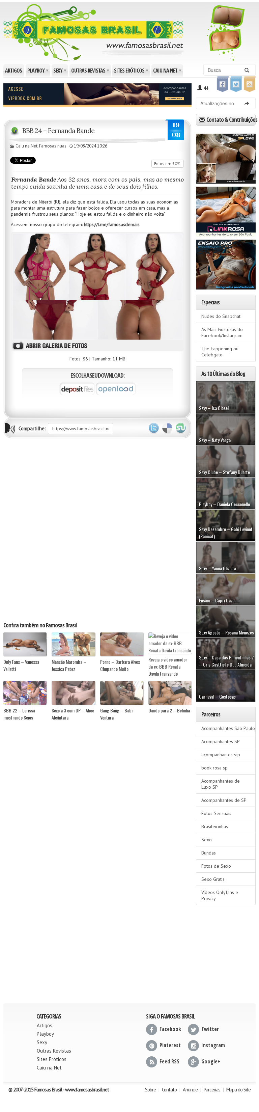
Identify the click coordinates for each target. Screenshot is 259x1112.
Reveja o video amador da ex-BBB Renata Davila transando (167, 666)
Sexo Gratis (213, 879)
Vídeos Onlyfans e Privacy (219, 895)
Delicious (167, 428)
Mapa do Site (238, 1089)
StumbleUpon (181, 428)
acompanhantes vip (220, 755)
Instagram (213, 1045)
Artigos (13, 70)
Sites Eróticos (131, 72)
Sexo (206, 840)
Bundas (208, 853)
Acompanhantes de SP (224, 800)
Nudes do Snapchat (220, 316)
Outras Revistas (90, 72)
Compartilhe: (32, 428)
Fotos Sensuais (216, 813)
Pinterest (170, 1045)
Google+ (210, 1061)
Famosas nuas (52, 146)
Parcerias (212, 1089)
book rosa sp (214, 768)
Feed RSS (169, 1061)
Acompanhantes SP (220, 741)
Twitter (154, 428)
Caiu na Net (167, 72)
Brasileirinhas (214, 826)
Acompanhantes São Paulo (228, 728)
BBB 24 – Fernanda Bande (58, 130)
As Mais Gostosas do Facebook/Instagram (222, 332)
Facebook (170, 1029)
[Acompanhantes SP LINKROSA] (226, 209)
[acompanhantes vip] (97, 94)
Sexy (60, 72)
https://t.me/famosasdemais (112, 224)
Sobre (150, 1089)
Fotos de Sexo (216, 866)
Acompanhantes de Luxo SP (220, 784)
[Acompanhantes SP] (226, 156)
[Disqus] (97, 529)
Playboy (38, 72)
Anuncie (190, 1089)
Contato (169, 1089)
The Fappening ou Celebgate (219, 352)
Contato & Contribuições (230, 120)
